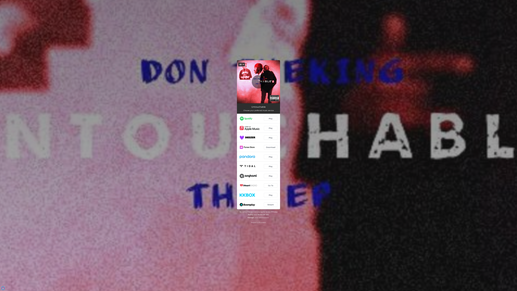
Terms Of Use (263, 215)
